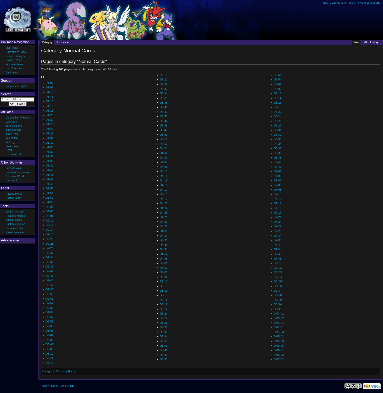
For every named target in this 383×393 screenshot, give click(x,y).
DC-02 (278, 267)
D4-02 (164, 153)
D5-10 (164, 281)
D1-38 (49, 161)
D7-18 (277, 208)
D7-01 (277, 171)
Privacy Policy (14, 193)
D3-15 (164, 74)
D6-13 (277, 93)
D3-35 (164, 98)
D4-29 (164, 226)
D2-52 (49, 303)
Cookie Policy (14, 197)
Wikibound (12, 137)
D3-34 (164, 93)
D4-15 (164, 180)
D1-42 (49, 165)
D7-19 (277, 212)
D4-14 (164, 175)
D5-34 (164, 336)
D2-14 (49, 229)
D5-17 (164, 295)
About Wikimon (49, 385)
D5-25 (164, 322)
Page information (15, 232)
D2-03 (49, 211)
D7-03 (277, 180)
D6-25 (277, 121)
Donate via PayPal (16, 86)
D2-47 (49, 284)
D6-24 (277, 116)
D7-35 (277, 240)
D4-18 (164, 194)
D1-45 (49, 174)
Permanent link (14, 228)
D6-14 (277, 98)
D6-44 (277, 162)
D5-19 (164, 304)
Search (6, 94)
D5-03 (164, 272)
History (374, 42)
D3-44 (164, 121)
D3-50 (164, 139)
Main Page (12, 47)
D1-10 (49, 92)
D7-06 (277, 185)
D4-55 (164, 258)
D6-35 (277, 148)
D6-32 (277, 134)
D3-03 (49, 339)
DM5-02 (279, 336)
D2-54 (49, 312)
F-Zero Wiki (12, 146)
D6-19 (277, 107)
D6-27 (277, 125)
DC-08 (278, 295)
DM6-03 (279, 354)
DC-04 (278, 276)
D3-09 (49, 349)
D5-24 (164, 318)
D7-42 (277, 244)
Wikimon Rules (14, 64)
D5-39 (164, 345)
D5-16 (164, 290)
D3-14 (49, 362)
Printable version (15, 223)
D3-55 (164, 143)
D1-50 (49, 188)
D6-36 (277, 153)
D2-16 (49, 234)
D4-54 (164, 254)
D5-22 (164, 309)
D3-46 (164, 125)
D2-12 (49, 225)
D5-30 (164, 327)
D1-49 (49, 183)
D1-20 (49, 115)
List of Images (14, 68)
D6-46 (277, 166)
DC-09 (278, 299)
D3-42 (164, 111)
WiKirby (10, 142)
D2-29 (49, 248)
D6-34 (277, 143)
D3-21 (164, 79)
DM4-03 (279, 331)
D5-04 (164, 276)
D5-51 (277, 74)
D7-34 (277, 235)
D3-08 (49, 344)
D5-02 (164, 267)
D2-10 (49, 220)
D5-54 (277, 79)
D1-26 (49, 128)
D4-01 (164, 148)
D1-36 (49, 156)
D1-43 (49, 170)
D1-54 (49, 202)
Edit (364, 42)
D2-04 (49, 216)
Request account (369, 2)
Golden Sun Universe (18, 117)
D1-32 (49, 142)
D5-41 (164, 350)
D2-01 (49, 206)
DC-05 (278, 281)
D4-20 (164, 203)
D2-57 (49, 317)
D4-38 (164, 240)
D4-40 (164, 244)
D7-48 (277, 258)
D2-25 (49, 243)
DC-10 (278, 304)
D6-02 (277, 88)
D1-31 (49, 138)
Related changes (15, 215)
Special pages (14, 219)
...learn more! (13, 154)
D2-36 (49, 262)
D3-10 (49, 353)
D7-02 (277, 175)
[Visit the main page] (17, 19)
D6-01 (277, 84)
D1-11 (49, 96)
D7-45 (277, 254)
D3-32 (164, 84)
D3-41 (164, 107)
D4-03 (164, 157)
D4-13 (164, 171)
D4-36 (164, 231)
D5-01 (164, 263)
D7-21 (277, 217)
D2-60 (49, 326)
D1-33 (49, 147)
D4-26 (164, 217)
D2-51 (49, 298)
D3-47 (164, 130)
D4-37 (164, 235)
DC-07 (278, 290)
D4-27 (164, 221)
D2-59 (49, 321)
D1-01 (49, 82)
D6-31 (277, 130)
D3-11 (49, 358)
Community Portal (16, 51)
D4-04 (164, 162)
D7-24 (277, 221)
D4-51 (164, 249)
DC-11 (278, 309)
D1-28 (49, 133)
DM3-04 (279, 322)
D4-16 (164, 185)
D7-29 (277, 231)
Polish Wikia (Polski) (18, 172)
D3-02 (49, 335)
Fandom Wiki (13, 168)
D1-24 (49, 124)
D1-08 (49, 87)
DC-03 (278, 272)
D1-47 (49, 179)
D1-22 (49, 119)
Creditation (12, 72)
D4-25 (164, 212)
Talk (325, 2)
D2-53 (49, 307)
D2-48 (49, 289)
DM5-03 (279, 341)
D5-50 (164, 359)
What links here (15, 211)
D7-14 (277, 194)
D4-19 (164, 198)
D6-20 (277, 111)
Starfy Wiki (12, 133)
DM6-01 (279, 350)
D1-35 (49, 151)
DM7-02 (279, 359)
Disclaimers (67, 385)
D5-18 (164, 299)
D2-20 (49, 239)
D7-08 (277, 189)
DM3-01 (279, 313)
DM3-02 (279, 318)
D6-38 (277, 157)
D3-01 (49, 330)
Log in (352, 2)
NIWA (9, 150)
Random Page (14, 60)
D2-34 (49, 257)
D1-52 (49, 197)
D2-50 (49, 294)
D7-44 (277, 249)
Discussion (62, 42)
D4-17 (164, 189)
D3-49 (164, 134)
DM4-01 (279, 327)
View (356, 42)
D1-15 (49, 106)
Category (48, 371)
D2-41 (49, 271)
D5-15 (164, 286)
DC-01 (278, 263)
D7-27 (277, 226)
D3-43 (164, 116)
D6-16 (277, 102)
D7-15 (277, 198)
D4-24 (164, 208)
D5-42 (164, 354)
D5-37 (164, 341)
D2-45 (49, 280)
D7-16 (277, 203)
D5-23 (164, 313)
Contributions (338, 2)
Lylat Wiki (11, 121)
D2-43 (49, 275)
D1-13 (49, 101)
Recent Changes (15, 56)
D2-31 (49, 252)
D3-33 (164, 88)
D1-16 (49, 110)
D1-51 (49, 193)
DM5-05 (279, 345)
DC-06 (278, 286)
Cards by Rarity (66, 371)
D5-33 (164, 331)
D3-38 (164, 102)
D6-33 (277, 139)
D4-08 (164, 166)
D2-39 (49, 266)
